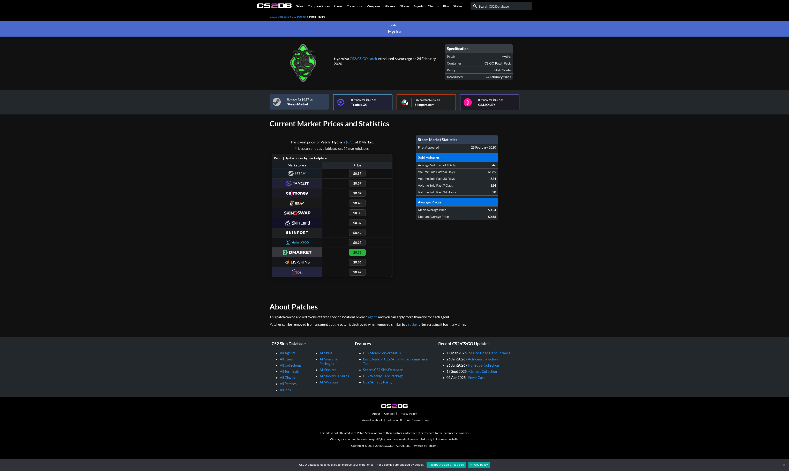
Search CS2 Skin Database (383, 370)
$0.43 (357, 203)
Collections (355, 6)
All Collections (290, 365)
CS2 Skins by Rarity (377, 382)
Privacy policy (479, 464)
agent (372, 317)
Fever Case (476, 377)
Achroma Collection (483, 359)
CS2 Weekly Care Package (383, 376)
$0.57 (357, 173)
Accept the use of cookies (446, 464)
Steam (432, 445)
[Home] (274, 7)
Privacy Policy (408, 413)
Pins (446, 6)
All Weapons (329, 382)
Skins (299, 6)
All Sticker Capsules (334, 376)
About (376, 413)
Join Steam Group (417, 420)
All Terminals (289, 371)
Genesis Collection (483, 371)
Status (457, 6)
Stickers (390, 6)
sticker (413, 324)
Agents (419, 6)
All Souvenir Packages (329, 361)
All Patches (288, 384)
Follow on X (394, 420)
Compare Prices (319, 6)
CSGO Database (279, 16)
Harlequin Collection (483, 365)
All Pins (285, 390)
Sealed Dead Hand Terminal (490, 353)
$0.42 (357, 232)
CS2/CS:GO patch (363, 59)
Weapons (373, 6)
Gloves (404, 6)
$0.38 (357, 213)
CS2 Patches (299, 16)
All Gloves (287, 377)
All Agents (287, 353)
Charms (433, 6)
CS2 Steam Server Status (382, 353)
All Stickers (328, 370)
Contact (389, 413)
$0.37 (357, 183)
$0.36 (357, 262)
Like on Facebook (372, 420)
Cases (338, 6)
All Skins (326, 353)
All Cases (287, 359)
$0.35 (349, 142)
